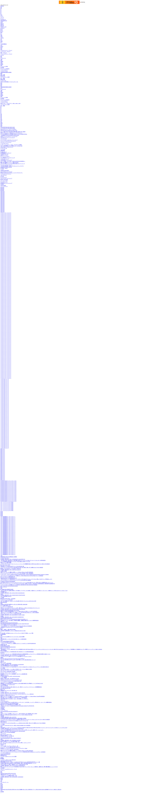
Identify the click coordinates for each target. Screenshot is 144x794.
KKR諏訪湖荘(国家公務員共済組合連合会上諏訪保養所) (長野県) (13, 718)
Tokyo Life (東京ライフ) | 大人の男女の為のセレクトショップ (12, 163)
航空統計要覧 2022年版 (5, 645)
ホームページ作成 (4, 66)
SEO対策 (2, 67)
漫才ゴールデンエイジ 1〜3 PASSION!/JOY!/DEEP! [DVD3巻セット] (14, 619)
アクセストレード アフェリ (6, 50)
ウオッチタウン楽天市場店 (5, 663)
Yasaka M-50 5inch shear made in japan (7, 127)
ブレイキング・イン (4, 782)
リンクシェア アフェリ (5, 51)
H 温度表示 (2, 707)
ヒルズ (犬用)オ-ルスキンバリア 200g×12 (8, 624)
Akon (1, 790)
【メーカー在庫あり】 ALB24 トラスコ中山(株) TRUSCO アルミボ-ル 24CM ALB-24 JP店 (18, 601)
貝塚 (1, 62)
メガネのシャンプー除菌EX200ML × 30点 (8, 775)
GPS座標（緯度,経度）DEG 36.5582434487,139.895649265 (11, 776)
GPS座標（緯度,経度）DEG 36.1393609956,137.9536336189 (12, 664)
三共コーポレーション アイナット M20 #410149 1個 (10, 613)
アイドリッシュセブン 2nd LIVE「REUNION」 (9, 749)
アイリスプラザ (3, 138)
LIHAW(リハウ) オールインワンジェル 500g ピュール (11, 679)
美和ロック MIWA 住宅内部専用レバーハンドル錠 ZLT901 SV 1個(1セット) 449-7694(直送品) (18, 611)
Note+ (1, 640)
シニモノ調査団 (3, 677)
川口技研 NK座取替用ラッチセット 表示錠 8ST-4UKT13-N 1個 (12, 630)
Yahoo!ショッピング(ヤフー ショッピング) (8, 136)
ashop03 (1, 757)
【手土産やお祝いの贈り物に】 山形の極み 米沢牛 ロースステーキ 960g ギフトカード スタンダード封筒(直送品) (23, 560)
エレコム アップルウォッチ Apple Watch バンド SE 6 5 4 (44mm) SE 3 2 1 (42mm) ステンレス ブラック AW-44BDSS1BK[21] (24, 666)
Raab (1, 726)
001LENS (2, 187)
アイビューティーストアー (5, 212)
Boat (1, 783)
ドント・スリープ (4, 710)
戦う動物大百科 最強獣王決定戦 (6, 589)
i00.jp (1, 47)
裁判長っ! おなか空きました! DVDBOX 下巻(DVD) (10, 568)
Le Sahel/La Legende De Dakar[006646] (7, 581)
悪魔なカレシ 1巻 (3, 621)
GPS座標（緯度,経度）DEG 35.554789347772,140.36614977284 (12, 655)
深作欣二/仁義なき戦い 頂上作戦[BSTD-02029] (9, 678)
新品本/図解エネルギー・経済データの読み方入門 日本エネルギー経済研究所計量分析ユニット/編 (20, 762)
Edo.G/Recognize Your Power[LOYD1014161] (9, 622)
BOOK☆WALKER (4, 179)
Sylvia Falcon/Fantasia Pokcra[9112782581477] (9, 711)
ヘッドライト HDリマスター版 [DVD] (8, 759)
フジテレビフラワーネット (5, 173)
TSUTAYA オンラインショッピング (7, 137)
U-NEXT (2, 184)
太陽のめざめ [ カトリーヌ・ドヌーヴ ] (8, 774)
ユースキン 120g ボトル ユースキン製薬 (8, 756)
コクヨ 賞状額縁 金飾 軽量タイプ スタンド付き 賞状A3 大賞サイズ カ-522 (15, 561)
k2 (0, 33)
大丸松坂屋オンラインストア (6, 160)
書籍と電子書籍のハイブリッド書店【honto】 (9, 162)
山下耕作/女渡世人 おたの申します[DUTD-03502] (10, 676)
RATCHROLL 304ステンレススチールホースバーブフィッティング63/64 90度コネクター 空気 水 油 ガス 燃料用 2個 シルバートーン (26, 582)
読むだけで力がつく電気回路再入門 (7, 576)
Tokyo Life (2, 191)
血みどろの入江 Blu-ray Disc (6, 734)
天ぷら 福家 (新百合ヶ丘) (5, 605)
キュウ (1, 16)
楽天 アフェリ (3, 52)
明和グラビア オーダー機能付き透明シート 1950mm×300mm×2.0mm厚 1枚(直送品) (16, 572)
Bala (1, 781)
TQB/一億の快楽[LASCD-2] (5, 596)
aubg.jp (1, 46)
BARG (1, 787)
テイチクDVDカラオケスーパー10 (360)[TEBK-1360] (10, 681)
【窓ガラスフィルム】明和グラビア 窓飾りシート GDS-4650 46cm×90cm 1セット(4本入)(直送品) (19, 612)
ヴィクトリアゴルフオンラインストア (8, 141)
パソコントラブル (4, 71)
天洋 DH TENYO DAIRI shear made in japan (8, 130)
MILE (1, 712)
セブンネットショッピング (5, 142)
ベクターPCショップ (4, 158)
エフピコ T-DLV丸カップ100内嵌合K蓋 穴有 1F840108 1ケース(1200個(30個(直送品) (17, 651)
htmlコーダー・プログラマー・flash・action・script (10, 103)
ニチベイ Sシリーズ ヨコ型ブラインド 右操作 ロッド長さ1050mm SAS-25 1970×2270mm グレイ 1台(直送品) (21, 575)
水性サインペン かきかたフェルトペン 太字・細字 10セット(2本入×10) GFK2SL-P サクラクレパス (20, 607)
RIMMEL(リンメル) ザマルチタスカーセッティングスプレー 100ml (13, 748)
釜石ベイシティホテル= (5, 648)
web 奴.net (2, 27)
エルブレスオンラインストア (6, 178)
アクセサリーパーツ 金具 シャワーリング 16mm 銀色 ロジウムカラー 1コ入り (16, 656)
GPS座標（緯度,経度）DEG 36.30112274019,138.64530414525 (12, 592)
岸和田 (1, 61)
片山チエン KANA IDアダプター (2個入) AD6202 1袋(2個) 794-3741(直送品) (15, 725)
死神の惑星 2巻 (3, 721)
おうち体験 (2, 668)
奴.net (1, 30)
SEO (1, 57)
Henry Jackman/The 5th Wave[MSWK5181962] (9, 585)
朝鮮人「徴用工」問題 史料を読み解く (8, 629)
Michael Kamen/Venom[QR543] (6, 618)
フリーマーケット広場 (4, 77)
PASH (1, 786)
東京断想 (2, 758)
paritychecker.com (3, 20)
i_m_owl (2, 37)
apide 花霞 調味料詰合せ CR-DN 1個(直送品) (9, 665)
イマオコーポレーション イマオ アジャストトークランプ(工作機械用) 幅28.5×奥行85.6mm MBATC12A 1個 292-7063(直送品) (25, 563)
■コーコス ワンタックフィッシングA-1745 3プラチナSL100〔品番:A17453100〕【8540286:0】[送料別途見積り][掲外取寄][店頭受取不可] (27, 583)
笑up (1, 45)
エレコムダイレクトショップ (6, 171)
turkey (1, 40)
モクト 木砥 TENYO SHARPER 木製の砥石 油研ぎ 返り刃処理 (12, 131)
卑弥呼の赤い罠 (3, 644)
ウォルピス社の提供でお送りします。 (8, 642)
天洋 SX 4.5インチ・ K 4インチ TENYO (8, 129)
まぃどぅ (2, 18)
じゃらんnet (2, 149)
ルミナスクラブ (3, 177)
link (1, 56)
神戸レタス (2, 449)
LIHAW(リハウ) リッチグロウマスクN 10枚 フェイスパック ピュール (14, 720)
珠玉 (1, 32)
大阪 (1, 59)
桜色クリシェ (3, 662)
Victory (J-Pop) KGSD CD (5, 754)
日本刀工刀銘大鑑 (4, 685)
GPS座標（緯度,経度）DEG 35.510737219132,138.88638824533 (12, 765)
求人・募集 (2, 78)
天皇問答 (2, 715)
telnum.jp (2, 23)
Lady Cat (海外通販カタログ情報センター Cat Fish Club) (11, 145)
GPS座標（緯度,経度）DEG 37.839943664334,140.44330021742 (12, 559)
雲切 (1, 588)
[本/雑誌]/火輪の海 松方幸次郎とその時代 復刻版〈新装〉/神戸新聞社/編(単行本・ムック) (18, 763)
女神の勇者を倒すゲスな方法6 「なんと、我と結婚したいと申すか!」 (14, 698)
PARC (1, 785)
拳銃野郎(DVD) (3, 755)
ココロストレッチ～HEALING (6, 599)
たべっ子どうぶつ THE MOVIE (6, 606)
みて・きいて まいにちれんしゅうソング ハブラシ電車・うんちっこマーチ (15, 742)
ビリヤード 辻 (3, 80)
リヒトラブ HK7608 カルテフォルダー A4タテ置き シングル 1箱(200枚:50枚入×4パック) (17, 659)
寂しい (1, 628)
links (1, 82)
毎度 (1, 73)
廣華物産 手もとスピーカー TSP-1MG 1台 (8, 690)
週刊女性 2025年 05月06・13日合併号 (7, 598)
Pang (1, 772)
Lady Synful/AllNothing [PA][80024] (7, 641)
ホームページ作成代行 (4, 68)
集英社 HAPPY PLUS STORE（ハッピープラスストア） (11, 172)
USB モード (2, 699)
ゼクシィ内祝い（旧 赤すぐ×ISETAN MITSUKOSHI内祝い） (12, 161)
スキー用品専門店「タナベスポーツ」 (8, 516)
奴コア (1, 31)
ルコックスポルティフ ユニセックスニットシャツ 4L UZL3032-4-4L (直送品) (15, 580)
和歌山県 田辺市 (3, 602)
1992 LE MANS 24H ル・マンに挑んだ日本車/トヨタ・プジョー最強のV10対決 (16, 669)
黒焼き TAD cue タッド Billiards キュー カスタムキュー (11, 132)
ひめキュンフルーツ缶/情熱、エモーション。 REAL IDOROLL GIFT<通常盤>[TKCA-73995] (18, 713)
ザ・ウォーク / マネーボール (6, 737)
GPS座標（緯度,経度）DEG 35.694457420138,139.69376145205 (12, 595)
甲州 (1, 637)
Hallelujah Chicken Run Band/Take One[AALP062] (9, 610)
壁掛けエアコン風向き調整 (5, 562)
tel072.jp (2, 24)
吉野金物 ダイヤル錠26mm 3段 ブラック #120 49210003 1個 (12, 566)
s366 (1, 35)
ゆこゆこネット (3, 151)
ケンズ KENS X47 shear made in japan (7, 128)
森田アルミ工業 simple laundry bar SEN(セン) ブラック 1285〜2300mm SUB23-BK (16, 714)
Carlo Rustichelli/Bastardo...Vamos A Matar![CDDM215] (10, 738)
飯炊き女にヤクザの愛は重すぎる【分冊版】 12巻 (10, 704)
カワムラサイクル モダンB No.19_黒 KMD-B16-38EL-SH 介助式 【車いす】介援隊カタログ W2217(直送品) (21, 567)
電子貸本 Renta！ (4, 168)
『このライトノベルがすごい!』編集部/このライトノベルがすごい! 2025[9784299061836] (18, 643)
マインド (2, 17)
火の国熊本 (2, 709)
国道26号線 (2, 75)
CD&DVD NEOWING (4, 170)
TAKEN (2, 744)
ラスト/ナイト (3, 733)
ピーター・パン (3, 691)
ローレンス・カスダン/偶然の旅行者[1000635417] (10, 747)
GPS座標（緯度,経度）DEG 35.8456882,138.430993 (10, 740)
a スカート (2, 770)
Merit (1, 603)
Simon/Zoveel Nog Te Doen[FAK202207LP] (8, 578)
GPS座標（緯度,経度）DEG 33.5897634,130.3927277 (10, 569)
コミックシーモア (4, 180)
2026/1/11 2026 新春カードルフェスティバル (9, 81)
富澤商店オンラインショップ (6, 183)
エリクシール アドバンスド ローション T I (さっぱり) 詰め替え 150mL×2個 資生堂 (16, 573)
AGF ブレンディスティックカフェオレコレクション (10, 670)
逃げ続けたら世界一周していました (7, 695)
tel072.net (2, 25)
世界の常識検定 (3, 650)
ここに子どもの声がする (5, 753)
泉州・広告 (2, 74)
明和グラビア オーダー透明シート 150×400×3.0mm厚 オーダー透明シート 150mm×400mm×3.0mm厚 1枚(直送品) (22, 696)
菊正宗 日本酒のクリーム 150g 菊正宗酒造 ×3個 (9, 741)
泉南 (1, 65)
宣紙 (1, 635)
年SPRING (2, 652)
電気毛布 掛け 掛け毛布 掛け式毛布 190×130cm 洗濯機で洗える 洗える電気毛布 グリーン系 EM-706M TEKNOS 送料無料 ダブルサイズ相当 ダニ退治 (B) (30, 789)
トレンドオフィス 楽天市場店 (6, 682)
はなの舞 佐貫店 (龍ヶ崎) (5, 688)
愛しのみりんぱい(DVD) (5, 565)
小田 (1, 780)
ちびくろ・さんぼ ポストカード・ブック (8, 769)
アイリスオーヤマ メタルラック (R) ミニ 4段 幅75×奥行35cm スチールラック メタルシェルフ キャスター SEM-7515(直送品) (25, 719)
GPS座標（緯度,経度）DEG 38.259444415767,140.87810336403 (12, 731)
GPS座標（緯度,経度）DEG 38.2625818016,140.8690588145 (12, 728)
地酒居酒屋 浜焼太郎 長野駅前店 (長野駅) (8, 556)
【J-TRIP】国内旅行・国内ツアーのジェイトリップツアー (12, 165)
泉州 (1, 60)
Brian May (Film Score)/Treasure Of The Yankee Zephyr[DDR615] (12, 658)
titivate (1, 511)
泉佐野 (1, 64)
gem (1, 38)
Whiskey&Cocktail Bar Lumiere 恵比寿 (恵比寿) (9, 703)
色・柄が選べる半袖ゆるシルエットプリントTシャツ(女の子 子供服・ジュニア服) (16, 633)
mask (1, 41)
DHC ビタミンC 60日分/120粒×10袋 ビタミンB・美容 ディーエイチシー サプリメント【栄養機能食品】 (21, 686)
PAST (1, 788)
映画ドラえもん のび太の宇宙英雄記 (7, 732)
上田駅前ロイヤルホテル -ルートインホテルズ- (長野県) (11, 627)
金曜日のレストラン (4, 675)
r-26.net (1, 21)
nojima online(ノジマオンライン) (6, 147)
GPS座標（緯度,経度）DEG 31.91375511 (8, 717)
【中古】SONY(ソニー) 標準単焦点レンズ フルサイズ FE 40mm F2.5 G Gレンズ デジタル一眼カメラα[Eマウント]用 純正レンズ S (26, 579)
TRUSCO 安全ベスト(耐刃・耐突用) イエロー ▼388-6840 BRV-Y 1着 (14, 764)
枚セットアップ (3, 587)
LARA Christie (3, 185)
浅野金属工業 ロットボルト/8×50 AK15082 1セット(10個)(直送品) (13, 639)
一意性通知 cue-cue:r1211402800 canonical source (9, 135)
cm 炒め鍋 (2, 767)
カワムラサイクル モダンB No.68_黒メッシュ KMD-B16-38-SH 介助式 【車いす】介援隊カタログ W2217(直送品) (23, 723)
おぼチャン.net (3, 26)
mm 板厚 (2, 791)
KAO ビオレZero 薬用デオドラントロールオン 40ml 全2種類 (12, 636)
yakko (1, 36)
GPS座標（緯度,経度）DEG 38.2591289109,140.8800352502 (12, 617)
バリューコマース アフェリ (6, 53)
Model (1, 594)
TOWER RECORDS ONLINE (6, 167)
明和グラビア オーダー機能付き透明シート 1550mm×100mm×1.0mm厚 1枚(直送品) (16, 750)
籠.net (1, 29)
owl (1, 39)
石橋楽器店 (2, 150)
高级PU (1, 657)
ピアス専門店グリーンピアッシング (7, 157)
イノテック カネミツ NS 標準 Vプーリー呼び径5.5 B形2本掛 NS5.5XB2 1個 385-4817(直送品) (18, 584)
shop (1, 48)
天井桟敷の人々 (3, 591)
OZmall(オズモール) (4, 154)
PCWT (1, 784)
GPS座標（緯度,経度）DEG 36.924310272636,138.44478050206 (12, 609)
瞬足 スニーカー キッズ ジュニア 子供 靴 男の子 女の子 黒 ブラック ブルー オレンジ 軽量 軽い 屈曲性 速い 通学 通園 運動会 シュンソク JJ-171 (29, 766)
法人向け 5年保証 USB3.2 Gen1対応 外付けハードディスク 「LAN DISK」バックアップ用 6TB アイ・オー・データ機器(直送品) (26, 702)
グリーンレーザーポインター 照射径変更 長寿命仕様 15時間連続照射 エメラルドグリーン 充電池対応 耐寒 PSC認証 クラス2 (25, 654)
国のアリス (2, 689)
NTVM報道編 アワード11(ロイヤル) (7, 684)
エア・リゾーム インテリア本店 (6, 502)
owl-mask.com (3, 19)
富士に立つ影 (3, 743)
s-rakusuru (2, 708)
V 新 (1, 555)
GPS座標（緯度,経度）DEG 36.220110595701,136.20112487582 (12, 692)
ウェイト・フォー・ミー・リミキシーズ (8, 672)
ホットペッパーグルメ (4, 156)
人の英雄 (2, 597)
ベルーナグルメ (3, 175)
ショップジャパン (4, 186)
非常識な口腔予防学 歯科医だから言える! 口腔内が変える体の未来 (13, 604)
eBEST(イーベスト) (4, 155)
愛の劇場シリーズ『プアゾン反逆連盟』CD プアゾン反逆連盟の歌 (13, 673)
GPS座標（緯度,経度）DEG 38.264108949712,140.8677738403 (12, 614)
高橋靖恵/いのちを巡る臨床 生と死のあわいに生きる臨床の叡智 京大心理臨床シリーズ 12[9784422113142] (21, 683)
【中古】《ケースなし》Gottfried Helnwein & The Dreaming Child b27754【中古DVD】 (17, 705)
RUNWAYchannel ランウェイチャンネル (8, 480)
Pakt (1, 771)
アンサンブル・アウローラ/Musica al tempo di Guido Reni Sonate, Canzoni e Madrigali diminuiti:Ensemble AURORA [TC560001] (24, 574)
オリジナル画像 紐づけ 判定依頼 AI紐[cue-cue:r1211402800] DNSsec (13, 134)
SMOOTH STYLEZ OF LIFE (6, 760)
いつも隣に (2, 724)
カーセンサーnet (3, 148)
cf (0, 42)
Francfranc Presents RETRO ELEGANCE (8, 773)
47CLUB (2, 176)
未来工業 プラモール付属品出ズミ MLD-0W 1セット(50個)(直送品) (13, 697)
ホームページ (3, 58)
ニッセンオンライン (4, 143)
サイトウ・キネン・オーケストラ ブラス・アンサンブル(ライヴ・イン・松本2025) (17, 694)
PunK (1, 739)
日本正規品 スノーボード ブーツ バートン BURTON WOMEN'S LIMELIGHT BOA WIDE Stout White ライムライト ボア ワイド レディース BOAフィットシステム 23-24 (33, 727)
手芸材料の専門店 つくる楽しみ (7, 735)
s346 (1, 34)
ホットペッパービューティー (6, 164)
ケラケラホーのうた (4, 701)
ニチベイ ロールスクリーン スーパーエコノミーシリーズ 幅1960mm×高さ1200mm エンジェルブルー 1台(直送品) (22, 751)
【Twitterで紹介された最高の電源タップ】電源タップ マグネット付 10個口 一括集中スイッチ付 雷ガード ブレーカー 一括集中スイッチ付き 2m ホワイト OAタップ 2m (33, 590)
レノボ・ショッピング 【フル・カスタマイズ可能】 (11, 144)
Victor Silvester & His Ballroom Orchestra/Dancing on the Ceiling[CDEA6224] (14, 623)
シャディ (2, 169)
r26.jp (1, 22)
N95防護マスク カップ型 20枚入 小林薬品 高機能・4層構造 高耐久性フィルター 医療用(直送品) (19, 620)
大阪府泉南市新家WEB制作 (5, 72)
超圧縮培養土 (3, 634)
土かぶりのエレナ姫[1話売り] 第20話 (7, 671)
